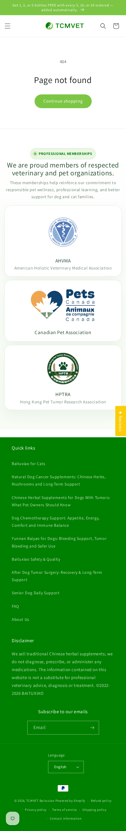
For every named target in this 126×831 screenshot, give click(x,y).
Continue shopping (63, 101)
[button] (7, 26)
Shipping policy (94, 810)
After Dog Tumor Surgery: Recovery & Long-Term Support (57, 576)
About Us (20, 619)
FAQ (15, 606)
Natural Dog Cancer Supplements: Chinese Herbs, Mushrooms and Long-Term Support (59, 480)
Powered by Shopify (70, 801)
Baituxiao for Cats (28, 463)
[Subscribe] (92, 728)
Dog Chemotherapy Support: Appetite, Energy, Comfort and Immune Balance (56, 521)
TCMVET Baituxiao (40, 801)
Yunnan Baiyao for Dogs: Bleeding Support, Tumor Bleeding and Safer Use (59, 542)
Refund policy (101, 801)
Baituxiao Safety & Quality (36, 559)
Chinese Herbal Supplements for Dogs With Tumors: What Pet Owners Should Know (61, 501)
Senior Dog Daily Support (35, 592)
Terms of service (64, 810)
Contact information (65, 818)
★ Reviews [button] (120, 420)
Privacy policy (36, 810)
